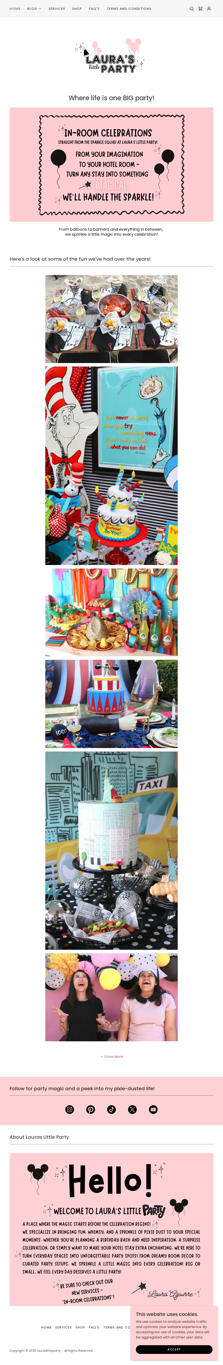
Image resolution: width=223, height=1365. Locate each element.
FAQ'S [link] (94, 9)
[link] (200, 8)
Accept (174, 1349)
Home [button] (46, 1327)
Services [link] (57, 9)
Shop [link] (77, 9)
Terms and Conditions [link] (129, 9)
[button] (34, 8)
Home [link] (15, 9)
